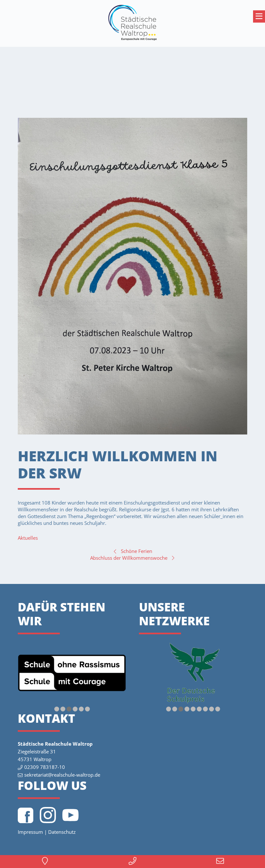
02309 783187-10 (44, 767)
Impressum (30, 832)
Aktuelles (28, 538)
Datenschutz (62, 832)
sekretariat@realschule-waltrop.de (62, 774)
